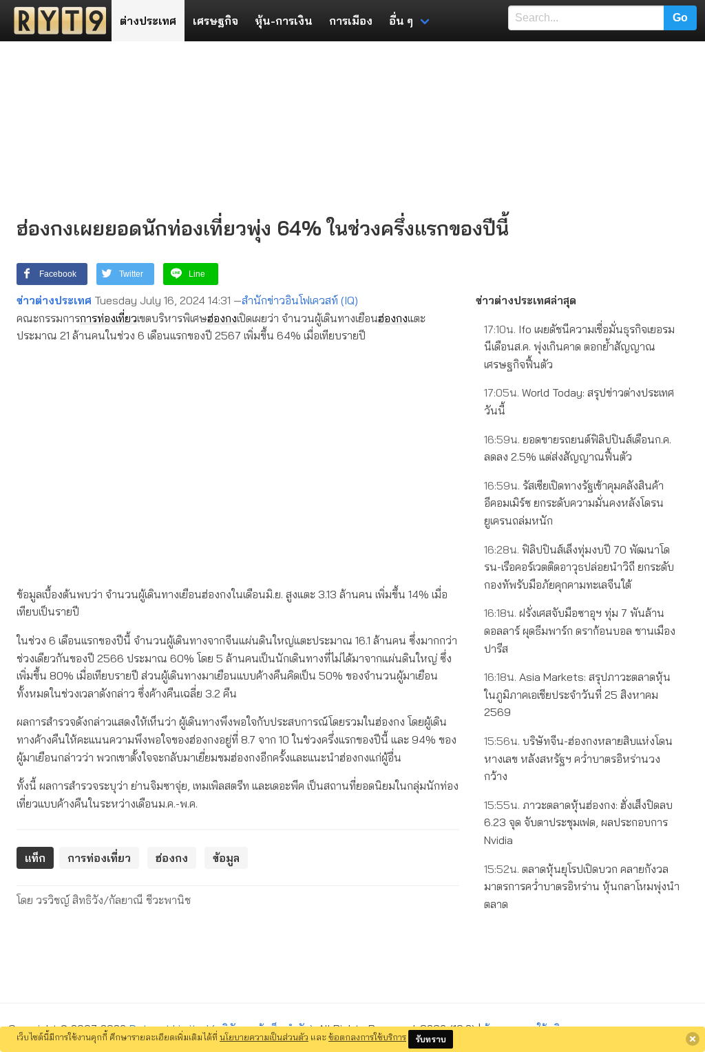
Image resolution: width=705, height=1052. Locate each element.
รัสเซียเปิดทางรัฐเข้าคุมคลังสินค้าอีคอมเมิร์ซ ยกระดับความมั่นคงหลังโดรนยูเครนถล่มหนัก (574, 502)
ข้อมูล (226, 858)
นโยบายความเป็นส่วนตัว (264, 1036)
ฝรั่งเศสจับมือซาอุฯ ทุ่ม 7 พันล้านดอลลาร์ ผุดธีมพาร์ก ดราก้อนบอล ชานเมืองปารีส (579, 630)
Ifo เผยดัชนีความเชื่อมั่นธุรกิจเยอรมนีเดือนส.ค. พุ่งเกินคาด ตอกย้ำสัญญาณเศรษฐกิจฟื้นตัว (579, 346)
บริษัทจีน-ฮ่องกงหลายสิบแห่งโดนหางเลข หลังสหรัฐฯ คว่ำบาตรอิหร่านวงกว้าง (578, 758)
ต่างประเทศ (148, 21)
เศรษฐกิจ (215, 21)
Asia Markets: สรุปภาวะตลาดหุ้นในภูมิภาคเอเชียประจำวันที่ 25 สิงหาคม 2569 (577, 694)
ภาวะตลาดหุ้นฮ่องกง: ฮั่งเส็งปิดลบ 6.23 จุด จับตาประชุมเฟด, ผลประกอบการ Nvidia (578, 822)
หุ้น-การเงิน (284, 21)
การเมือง (350, 21)
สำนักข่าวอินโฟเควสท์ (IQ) (300, 300)
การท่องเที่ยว (108, 318)
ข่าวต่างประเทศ (54, 300)
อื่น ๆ (401, 21)
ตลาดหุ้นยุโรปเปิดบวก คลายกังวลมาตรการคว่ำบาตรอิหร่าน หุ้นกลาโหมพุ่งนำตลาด (582, 886)
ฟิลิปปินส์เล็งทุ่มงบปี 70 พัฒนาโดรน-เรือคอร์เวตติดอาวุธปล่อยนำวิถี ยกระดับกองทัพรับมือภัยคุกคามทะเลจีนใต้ (579, 567)
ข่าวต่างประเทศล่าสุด (526, 300)
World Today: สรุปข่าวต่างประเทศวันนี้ (579, 401)
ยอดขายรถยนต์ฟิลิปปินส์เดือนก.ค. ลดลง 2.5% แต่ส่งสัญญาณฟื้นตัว (577, 448)
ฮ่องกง (222, 318)
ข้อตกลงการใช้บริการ (367, 1036)
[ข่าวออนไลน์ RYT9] (56, 20)
